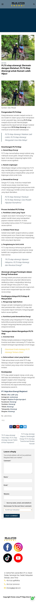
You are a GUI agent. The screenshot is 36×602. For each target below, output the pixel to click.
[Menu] (2, 4)
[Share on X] (14, 426)
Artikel (3, 63)
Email (6, 485)
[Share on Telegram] (25, 426)
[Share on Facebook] (10, 426)
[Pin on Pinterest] (17, 426)
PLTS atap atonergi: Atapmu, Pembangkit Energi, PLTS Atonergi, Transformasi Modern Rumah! (27, 438)
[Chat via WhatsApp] (32, 598)
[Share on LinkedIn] (21, 426)
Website (6, 494)
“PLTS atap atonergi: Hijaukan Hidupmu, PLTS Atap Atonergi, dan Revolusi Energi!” (17, 262)
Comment (7, 460)
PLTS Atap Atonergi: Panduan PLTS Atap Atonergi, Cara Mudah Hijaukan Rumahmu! (18, 200)
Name (6, 477)
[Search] (34, 4)
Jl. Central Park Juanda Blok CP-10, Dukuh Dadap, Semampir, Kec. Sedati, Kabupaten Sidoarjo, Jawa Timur (18, 575)
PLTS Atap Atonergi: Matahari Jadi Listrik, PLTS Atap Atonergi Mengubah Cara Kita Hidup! (18, 137)
